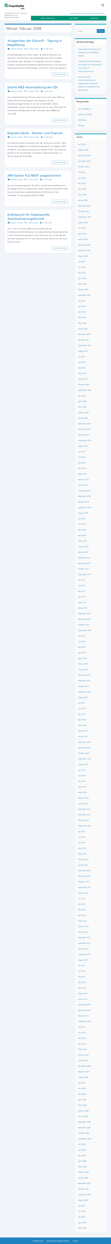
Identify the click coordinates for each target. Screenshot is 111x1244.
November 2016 (84, 619)
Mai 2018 (82, 530)
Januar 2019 (83, 485)
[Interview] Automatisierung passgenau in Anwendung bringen (89, 52)
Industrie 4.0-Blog (16, 49)
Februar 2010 (83, 1055)
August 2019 (83, 446)
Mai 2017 (82, 591)
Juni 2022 (82, 306)
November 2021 (84, 334)
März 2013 (82, 854)
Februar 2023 (83, 289)
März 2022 (82, 323)
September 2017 (84, 574)
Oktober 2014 (83, 753)
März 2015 (82, 725)
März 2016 (82, 658)
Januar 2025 (83, 200)
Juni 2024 (82, 228)
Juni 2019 (82, 457)
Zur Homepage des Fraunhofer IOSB (87, 14)
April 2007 (82, 1222)
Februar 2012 (83, 926)
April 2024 (82, 234)
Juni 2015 (82, 708)
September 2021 (84, 345)
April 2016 (82, 653)
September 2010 (84, 1021)
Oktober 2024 (83, 211)
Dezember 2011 (84, 937)
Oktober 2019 (83, 435)
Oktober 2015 (83, 686)
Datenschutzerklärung (57, 1241)
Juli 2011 (81, 965)
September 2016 (84, 630)
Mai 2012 (82, 910)
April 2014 (82, 787)
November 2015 (84, 681)
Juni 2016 (82, 641)
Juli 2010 (81, 1027)
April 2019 (82, 468)
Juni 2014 (82, 776)
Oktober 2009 (83, 1072)
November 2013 (84, 815)
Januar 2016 (83, 669)
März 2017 (82, 602)
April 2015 (82, 720)
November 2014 (84, 748)
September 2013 (84, 826)
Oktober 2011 (83, 949)
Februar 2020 (83, 412)
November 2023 (84, 250)
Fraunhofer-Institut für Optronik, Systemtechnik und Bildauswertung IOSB (16, 15)
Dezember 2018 (84, 491)
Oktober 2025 (83, 167)
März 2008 (82, 1167)
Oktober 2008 (83, 1133)
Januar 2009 (83, 1116)
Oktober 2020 (83, 385)
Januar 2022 (83, 329)
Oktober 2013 (83, 820)
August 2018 (83, 513)
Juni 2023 (82, 267)
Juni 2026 (82, 144)
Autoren (73, 18)
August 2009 (83, 1077)
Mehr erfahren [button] (60, 74)
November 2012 (84, 876)
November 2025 (84, 161)
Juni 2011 (82, 971)
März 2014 (82, 792)
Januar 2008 (83, 1178)
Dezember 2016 (84, 614)
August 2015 (83, 697)
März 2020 (82, 407)
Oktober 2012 (83, 882)
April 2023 (82, 278)
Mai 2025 (82, 183)
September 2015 (84, 692)
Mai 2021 (82, 368)
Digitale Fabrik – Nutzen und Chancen (35, 133)
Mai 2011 (82, 977)
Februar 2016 (83, 664)
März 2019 (82, 474)
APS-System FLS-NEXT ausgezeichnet (34, 175)
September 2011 (84, 954)
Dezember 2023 (84, 245)
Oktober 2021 (83, 340)
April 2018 (82, 535)
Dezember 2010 (84, 1005)
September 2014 (84, 759)
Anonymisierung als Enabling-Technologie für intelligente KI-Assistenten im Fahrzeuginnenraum (90, 66)
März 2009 (82, 1105)
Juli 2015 (81, 703)
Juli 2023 (81, 262)
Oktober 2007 (83, 1189)
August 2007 (83, 1200)
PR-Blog (81, 126)
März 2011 (82, 988)
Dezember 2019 (84, 424)
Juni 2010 (82, 1032)
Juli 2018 (81, 519)
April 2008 (82, 1161)
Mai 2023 (82, 273)
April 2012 (82, 915)
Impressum (38, 1241)
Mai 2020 (82, 396)
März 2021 (82, 373)
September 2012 (84, 887)
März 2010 (82, 1049)
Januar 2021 (83, 379)
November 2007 (84, 1183)
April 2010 (82, 1044)
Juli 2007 (81, 1206)
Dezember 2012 (84, 870)
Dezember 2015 (84, 675)
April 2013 (82, 848)
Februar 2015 (83, 731)
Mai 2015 (82, 714)
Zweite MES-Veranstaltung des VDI (32, 87)
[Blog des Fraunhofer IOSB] (16, 6)
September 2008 (84, 1139)
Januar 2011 (83, 999)
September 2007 (84, 1195)
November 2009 (84, 1066)
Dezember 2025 (84, 155)
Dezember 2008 (84, 1122)
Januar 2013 (83, 865)
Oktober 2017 (83, 569)
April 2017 (82, 597)
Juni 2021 (82, 362)
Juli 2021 (81, 357)
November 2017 (84, 563)
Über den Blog (48, 18)
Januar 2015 (83, 736)
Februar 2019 (83, 479)
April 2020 (82, 401)
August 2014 (83, 764)
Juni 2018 (82, 524)
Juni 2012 (82, 904)
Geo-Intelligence (84, 109)
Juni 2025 (82, 178)
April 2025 (82, 189)
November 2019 (84, 429)
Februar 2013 (83, 859)
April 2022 (82, 317)
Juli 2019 (81, 452)
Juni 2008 (82, 1150)
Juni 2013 (82, 837)
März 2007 (82, 1228)
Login (75, 1241)
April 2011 (82, 982)
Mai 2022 (82, 312)
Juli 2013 (81, 831)
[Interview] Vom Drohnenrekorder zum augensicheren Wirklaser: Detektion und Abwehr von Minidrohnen (88, 83)
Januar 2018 (83, 552)
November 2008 (84, 1128)
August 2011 (83, 960)
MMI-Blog (82, 120)
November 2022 (84, 295)
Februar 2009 (83, 1111)
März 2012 (82, 921)
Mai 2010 (82, 1038)
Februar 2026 (83, 150)
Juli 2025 (81, 172)
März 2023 (82, 284)
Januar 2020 (83, 418)
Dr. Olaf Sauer (48, 49)
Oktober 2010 (83, 1016)
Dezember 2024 (84, 206)
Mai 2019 (82, 463)
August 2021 (83, 351)
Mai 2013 (82, 843)
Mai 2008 (82, 1155)
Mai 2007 (82, 1217)
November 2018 (84, 496)
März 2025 (82, 194)
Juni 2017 (82, 586)
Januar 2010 (83, 1060)
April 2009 (82, 1100)
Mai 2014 (82, 781)
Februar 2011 (83, 993)
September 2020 (84, 390)
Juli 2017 (81, 580)
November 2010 (84, 1010)
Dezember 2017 (84, 558)
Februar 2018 (83, 547)
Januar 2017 (83, 608)
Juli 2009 (81, 1083)
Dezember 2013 (84, 809)
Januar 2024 (83, 239)
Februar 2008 (83, 1172)
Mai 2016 (82, 647)
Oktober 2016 (83, 625)
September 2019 (84, 440)
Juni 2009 (82, 1088)
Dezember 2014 (84, 742)
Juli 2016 (81, 636)
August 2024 (83, 222)
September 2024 (84, 217)
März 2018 (82, 541)
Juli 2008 (81, 1144)
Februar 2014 (83, 798)
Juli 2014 (81, 770)
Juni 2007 (82, 1211)
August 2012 (83, 893)
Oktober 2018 (83, 502)
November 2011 (84, 943)
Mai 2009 (82, 1094)
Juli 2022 (81, 301)
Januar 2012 (83, 932)
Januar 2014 (83, 803)
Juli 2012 (81, 898)
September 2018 (84, 507)
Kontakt (94, 18)
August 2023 (83, 256)
